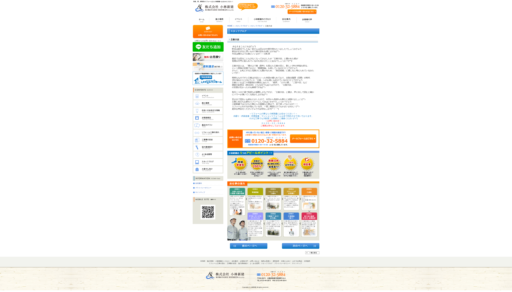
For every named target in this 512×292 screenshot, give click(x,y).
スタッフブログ (241, 26)
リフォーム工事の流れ (217, 263)
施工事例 (210, 261)
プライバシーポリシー (203, 188)
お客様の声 (244, 261)
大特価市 (307, 261)
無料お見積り (266, 261)
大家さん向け (286, 261)
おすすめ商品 (297, 261)
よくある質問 (254, 263)
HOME (230, 26)
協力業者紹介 (243, 263)
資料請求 (276, 261)
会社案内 (198, 183)
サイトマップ (200, 192)
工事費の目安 (231, 263)
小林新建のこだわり (222, 261)
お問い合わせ (254, 261)
